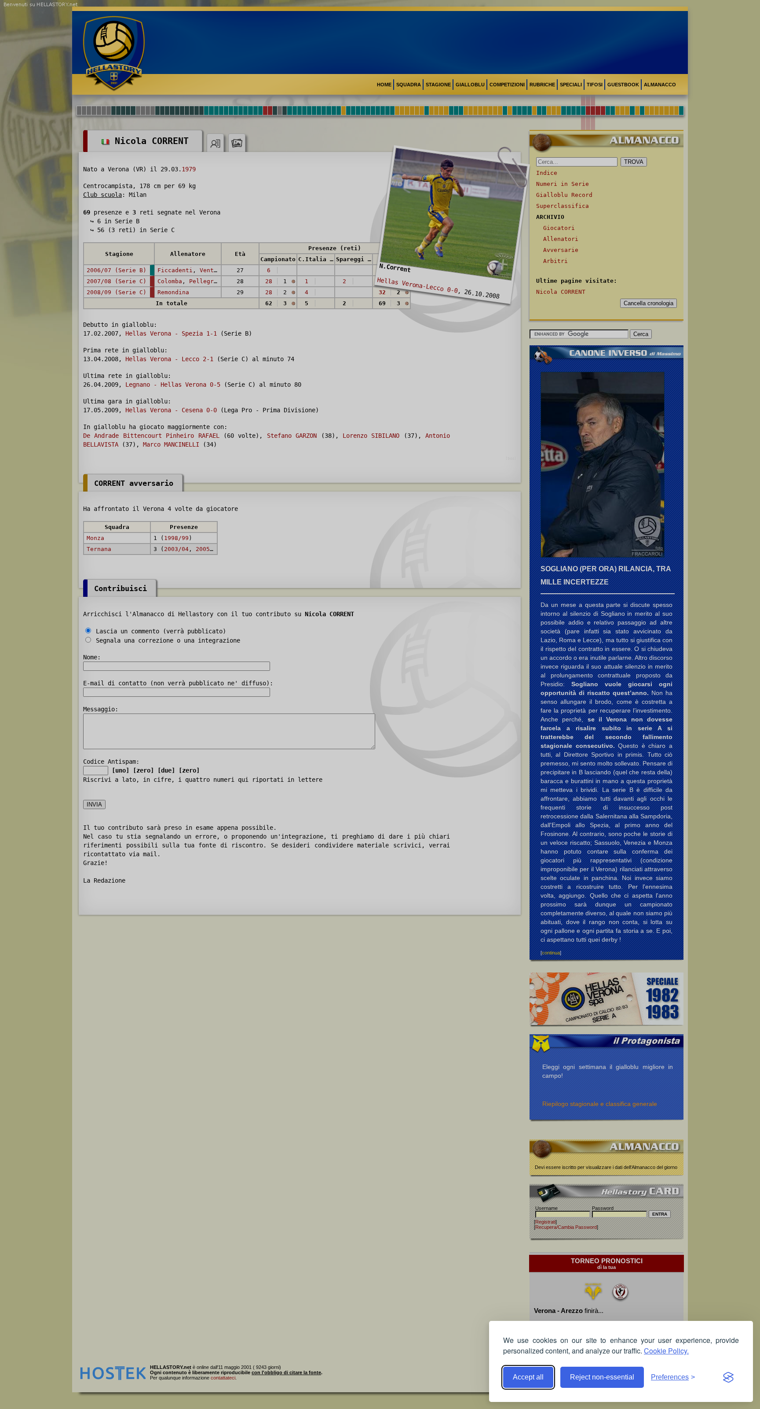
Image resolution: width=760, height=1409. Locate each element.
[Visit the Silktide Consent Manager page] (728, 1377)
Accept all (528, 1377)
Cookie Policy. (666, 1351)
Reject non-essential (602, 1377)
